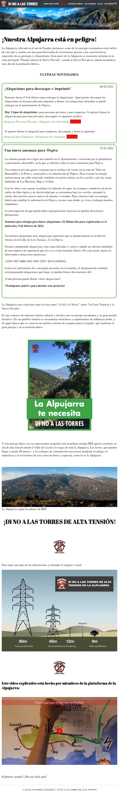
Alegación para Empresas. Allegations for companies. (35, 137)
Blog (100, 4)
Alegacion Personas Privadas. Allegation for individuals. (36, 121)
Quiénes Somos (75, 4)
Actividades (90, 4)
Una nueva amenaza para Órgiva (31, 150)
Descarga (75, 121)
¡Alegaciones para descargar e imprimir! (37, 88)
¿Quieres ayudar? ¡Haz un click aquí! (25, 777)
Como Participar (51, 4)
